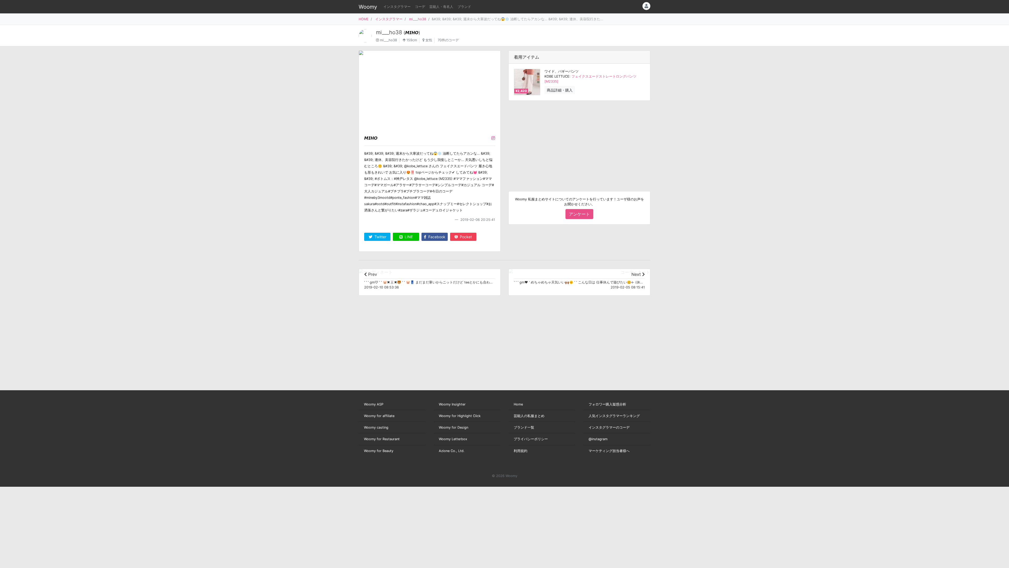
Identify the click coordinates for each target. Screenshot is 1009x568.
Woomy (368, 7)
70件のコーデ (448, 40)
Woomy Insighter (452, 404)
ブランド (464, 7)
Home (518, 404)
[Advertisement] (579, 142)
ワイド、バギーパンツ (561, 71)
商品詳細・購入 (560, 90)
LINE (408, 237)
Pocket (465, 237)
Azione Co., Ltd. (452, 451)
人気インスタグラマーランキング (614, 416)
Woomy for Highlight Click (460, 416)
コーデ (420, 7)
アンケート (579, 214)
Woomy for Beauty (378, 451)
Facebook (436, 237)
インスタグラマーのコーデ (609, 427)
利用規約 (520, 451)
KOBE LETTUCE (556, 76)
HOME (364, 19)
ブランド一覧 (524, 427)
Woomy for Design (453, 427)
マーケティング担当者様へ (609, 451)
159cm (411, 40)
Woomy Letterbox (453, 439)
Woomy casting (376, 427)
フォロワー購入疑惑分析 (607, 404)
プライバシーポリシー (531, 439)
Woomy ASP (373, 404)
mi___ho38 (417, 19)
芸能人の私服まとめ (529, 416)
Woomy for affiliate (379, 416)
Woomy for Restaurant (382, 439)
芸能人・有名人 (441, 7)
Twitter (379, 237)
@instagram (598, 439)
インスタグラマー (397, 7)
